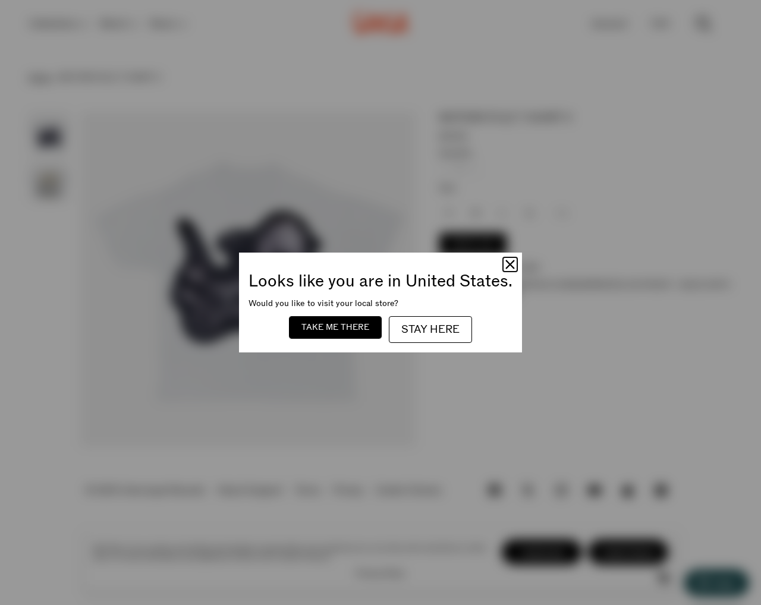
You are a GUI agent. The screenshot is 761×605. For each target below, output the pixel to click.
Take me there (335, 327)
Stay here (430, 329)
